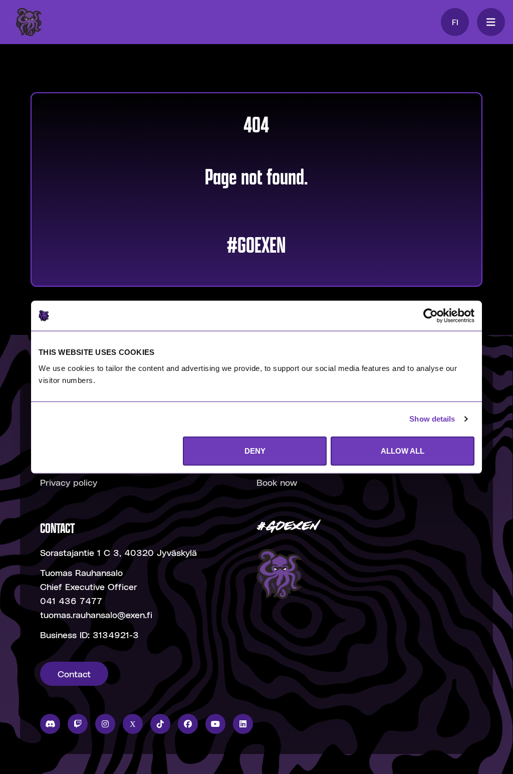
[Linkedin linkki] (243, 724)
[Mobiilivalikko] (491, 22)
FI (455, 22)
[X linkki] (133, 724)
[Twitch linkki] (78, 724)
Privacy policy (68, 482)
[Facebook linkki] (188, 724)
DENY (255, 450)
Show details (432, 419)
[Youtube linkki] (215, 724)
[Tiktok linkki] (160, 724)
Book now (276, 482)
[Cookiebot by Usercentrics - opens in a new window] (430, 315)
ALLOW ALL (403, 450)
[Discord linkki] (50, 724)
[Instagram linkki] (105, 724)
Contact (74, 673)
